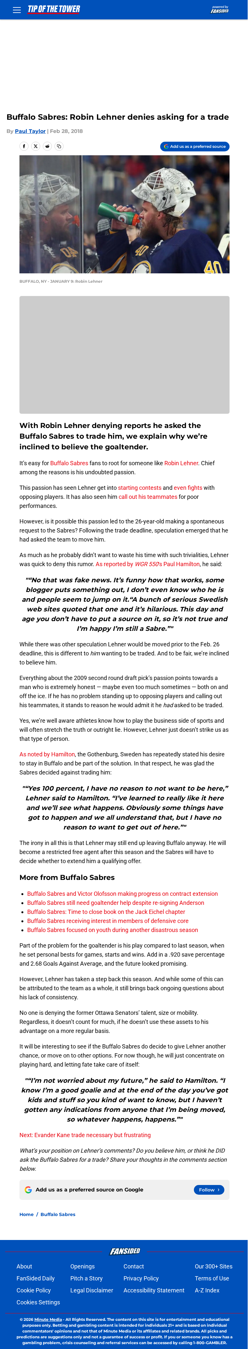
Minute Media (48, 1319)
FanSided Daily (36, 1278)
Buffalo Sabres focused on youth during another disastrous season (112, 930)
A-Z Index (207, 1290)
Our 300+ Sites (213, 1266)
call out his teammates (148, 496)
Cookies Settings (38, 1302)
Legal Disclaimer (91, 1290)
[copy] (59, 146)
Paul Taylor (30, 131)
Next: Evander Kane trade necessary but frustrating (85, 1135)
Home (26, 1214)
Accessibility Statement (154, 1290)
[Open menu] (17, 10)
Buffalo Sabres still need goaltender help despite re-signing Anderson (115, 902)
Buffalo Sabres (69, 463)
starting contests (139, 487)
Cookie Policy (34, 1290)
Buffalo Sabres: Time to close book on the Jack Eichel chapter (106, 911)
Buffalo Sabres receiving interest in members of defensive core (108, 920)
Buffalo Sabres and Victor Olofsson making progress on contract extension (122, 893)
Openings (82, 1266)
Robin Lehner (181, 463)
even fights (188, 487)
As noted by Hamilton (47, 754)
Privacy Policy (141, 1278)
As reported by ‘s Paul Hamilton (148, 564)
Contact (134, 1266)
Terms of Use (212, 1278)
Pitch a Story (86, 1278)
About (24, 1266)
